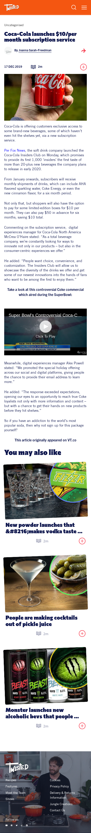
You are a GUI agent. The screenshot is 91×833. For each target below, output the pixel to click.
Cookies (55, 780)
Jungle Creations (61, 804)
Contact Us (57, 810)
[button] (46, 327)
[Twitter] (17, 825)
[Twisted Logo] (11, 7)
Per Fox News (14, 150)
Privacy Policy (59, 786)
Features (11, 786)
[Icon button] (83, 50)
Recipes (11, 780)
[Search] (73, 7)
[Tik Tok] (22, 825)
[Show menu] (84, 7)
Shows (10, 799)
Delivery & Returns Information (63, 795)
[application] (45, 332)
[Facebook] (12, 825)
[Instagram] (27, 825)
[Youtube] (7, 825)
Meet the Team (16, 793)
